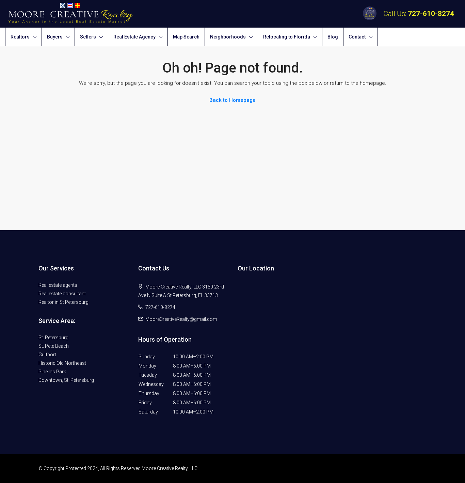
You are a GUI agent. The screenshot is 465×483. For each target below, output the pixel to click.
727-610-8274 (431, 14)
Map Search (186, 37)
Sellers (88, 37)
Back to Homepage (232, 100)
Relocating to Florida (286, 37)
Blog (332, 37)
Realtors (20, 37)
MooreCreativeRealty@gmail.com (181, 319)
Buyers (55, 37)
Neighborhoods (228, 37)
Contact (357, 37)
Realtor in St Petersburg (63, 302)
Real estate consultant (62, 293)
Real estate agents (57, 285)
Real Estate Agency (134, 37)
